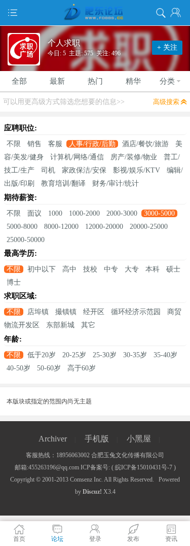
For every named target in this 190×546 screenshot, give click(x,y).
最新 (57, 81)
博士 (14, 282)
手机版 (97, 438)
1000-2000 (84, 213)
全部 (19, 81)
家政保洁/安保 (84, 170)
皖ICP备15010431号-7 (143, 467)
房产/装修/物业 (133, 157)
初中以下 (41, 269)
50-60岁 (49, 368)
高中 (69, 269)
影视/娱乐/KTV (136, 170)
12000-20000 (104, 226)
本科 (152, 269)
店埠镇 (38, 312)
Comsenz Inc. (86, 479)
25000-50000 (26, 240)
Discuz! (92, 491)
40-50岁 (18, 368)
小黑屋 (139, 438)
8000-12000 (61, 226)
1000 (55, 213)
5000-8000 (22, 226)
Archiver (53, 438)
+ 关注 (167, 47)
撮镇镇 (66, 312)
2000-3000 (121, 213)
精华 (133, 81)
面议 (34, 213)
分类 (167, 81)
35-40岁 (165, 355)
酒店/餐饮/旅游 (145, 144)
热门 (95, 81)
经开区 (93, 312)
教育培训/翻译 (63, 183)
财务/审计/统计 (115, 183)
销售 (34, 144)
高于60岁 (81, 368)
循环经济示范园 (136, 312)
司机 (48, 170)
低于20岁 (41, 355)
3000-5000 (159, 213)
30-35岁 (135, 355)
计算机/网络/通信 (77, 157)
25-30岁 (105, 355)
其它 (88, 325)
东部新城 (60, 325)
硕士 (173, 269)
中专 (111, 269)
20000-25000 (149, 226)
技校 (90, 269)
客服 (55, 144)
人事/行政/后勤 (92, 144)
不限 (14, 144)
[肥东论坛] (95, 12)
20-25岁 (74, 355)
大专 (132, 269)
